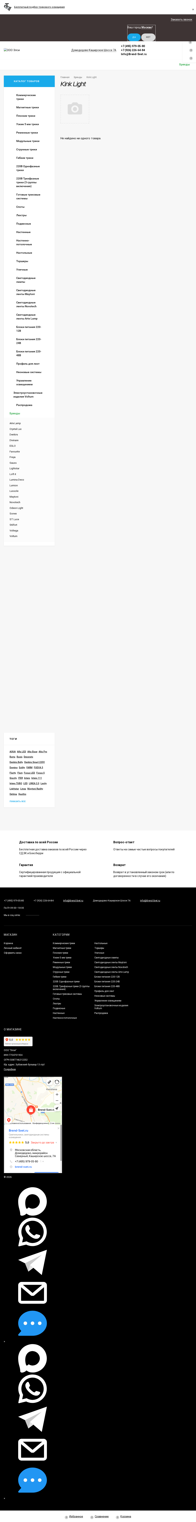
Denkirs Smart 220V (34, 762)
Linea (23, 788)
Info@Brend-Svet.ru (134, 54)
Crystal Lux (15, 429)
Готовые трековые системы (67, 994)
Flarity (13, 773)
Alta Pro (43, 751)
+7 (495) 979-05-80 (133, 46)
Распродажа (101, 1013)
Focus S (40, 773)
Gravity (13, 778)
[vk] (45, 915)
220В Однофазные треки (66, 981)
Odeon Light (16, 508)
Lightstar (14, 468)
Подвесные (59, 1008)
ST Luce (14, 519)
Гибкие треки (59, 976)
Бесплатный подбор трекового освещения (39, 7)
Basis (19, 756)
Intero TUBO (16, 783)
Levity (44, 783)
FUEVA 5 (38, 767)
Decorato (28, 756)
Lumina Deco (17, 479)
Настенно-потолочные (65, 1018)
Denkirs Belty (16, 762)
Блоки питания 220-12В (107, 976)
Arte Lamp (15, 423)
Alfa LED (21, 751)
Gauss (13, 462)
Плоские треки (60, 953)
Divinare (14, 440)
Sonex (13, 513)
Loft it (13, 474)
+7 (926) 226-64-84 (133, 50)
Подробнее (10, 1069)
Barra (12, 756)
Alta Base (32, 751)
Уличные (99, 953)
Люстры (57, 1003)
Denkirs (14, 434)
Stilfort (13, 524)
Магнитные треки (62, 948)
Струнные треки (61, 972)
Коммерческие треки (64, 943)
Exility (22, 767)
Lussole (14, 491)
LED (25, 783)
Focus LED (29, 773)
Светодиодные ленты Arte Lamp (111, 972)
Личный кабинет (13, 948)
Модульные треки (62, 967)
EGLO (13, 445)
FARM (29, 767)
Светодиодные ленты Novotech (111, 967)
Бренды (78, 77)
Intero (27, 778)
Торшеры (99, 948)
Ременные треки (61, 962)
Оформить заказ (13, 953)
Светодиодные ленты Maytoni (110, 962)
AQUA (13, 751)
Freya (13, 457)
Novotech (15, 502)
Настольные (100, 943)
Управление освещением (107, 1000)
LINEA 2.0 (34, 783)
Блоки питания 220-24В (107, 981)
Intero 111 (36, 778)
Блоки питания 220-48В (107, 986)
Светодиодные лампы (106, 957)
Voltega (14, 530)
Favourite (15, 451)
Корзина (8, 943)
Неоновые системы (104, 996)
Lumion (14, 485)
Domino (14, 767)
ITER (20, 778)
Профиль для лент (104, 991)
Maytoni (14, 496)
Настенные (59, 1013)
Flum (20, 773)
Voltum (13, 536)
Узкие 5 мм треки (62, 957)
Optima (13, 794)
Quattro (22, 794)
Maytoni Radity (35, 788)
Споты (56, 998)
